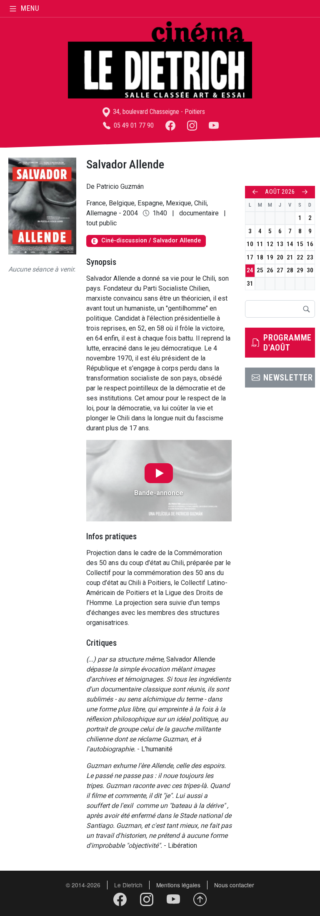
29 (300, 270)
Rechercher (306, 309)
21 (290, 257)
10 (250, 244)
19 (270, 257)
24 (250, 270)
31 (250, 283)
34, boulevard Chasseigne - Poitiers (158, 112)
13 (280, 244)
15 (300, 244)
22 (300, 257)
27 (280, 270)
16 (310, 244)
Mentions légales (178, 885)
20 (280, 257)
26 (270, 270)
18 (260, 257)
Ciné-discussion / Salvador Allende (146, 240)
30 (310, 270)
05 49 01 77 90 (133, 125)
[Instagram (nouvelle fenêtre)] (192, 125)
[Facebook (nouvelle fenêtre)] (170, 125)
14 (290, 244)
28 (290, 270)
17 (250, 257)
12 (270, 244)
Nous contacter (234, 885)
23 (310, 257)
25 (260, 270)
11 (260, 244)
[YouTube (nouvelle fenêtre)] (214, 125)
